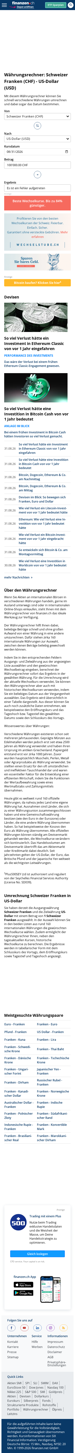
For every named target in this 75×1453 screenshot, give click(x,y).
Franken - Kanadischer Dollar (16, 1093)
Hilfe (35, 1342)
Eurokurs (13, 1401)
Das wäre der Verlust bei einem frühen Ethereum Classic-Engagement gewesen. (32, 364)
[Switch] (37, 125)
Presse (12, 1352)
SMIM (44, 1383)
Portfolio (13, 1409)
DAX (55, 1383)
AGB (50, 1357)
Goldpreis (55, 1392)
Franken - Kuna (14, 1040)
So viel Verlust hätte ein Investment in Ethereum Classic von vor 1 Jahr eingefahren (34, 343)
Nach (7, 134)
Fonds (46, 1401)
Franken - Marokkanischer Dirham (52, 1138)
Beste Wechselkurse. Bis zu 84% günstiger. (37, 203)
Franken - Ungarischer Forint (16, 1071)
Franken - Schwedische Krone (17, 1049)
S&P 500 (30, 1392)
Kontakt (12, 1342)
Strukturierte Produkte (23, 1405)
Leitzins (12, 1414)
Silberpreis (31, 1401)
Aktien (11, 1396)
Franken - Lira (46, 1040)
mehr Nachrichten (16, 577)
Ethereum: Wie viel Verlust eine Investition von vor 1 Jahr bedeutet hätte (42, 523)
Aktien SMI (14, 1383)
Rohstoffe (49, 1405)
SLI (35, 1383)
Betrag (8, 159)
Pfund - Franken (15, 1032)
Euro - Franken (14, 1024)
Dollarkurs (41, 1396)
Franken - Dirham (16, 1082)
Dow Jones (36, 1387)
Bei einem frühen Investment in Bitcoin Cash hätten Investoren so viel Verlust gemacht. (35, 434)
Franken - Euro (47, 1024)
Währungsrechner (35, 1409)
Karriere (13, 1347)
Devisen (11, 297)
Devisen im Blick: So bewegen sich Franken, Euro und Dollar (42, 499)
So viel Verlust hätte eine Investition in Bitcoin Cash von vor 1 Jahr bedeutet (36, 414)
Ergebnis (10, 182)
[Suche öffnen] (71, 5)
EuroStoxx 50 (16, 1387)
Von (7, 111)
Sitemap (13, 1357)
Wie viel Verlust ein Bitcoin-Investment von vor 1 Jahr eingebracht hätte (42, 539)
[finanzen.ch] (23, 2)
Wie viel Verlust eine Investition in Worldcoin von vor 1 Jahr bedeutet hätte (42, 565)
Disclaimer (55, 1352)
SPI (27, 1383)
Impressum (55, 1342)
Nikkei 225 (14, 1392)
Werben (37, 1347)
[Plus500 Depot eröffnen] (21, 6)
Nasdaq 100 (55, 1387)
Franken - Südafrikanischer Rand (52, 1116)
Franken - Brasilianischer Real (18, 1138)
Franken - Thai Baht (50, 1049)
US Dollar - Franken (50, 1032)
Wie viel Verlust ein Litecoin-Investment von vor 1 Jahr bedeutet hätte (43, 510)
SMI (42, 1392)
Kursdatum (12, 146)
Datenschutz (56, 1347)
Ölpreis (57, 1409)
